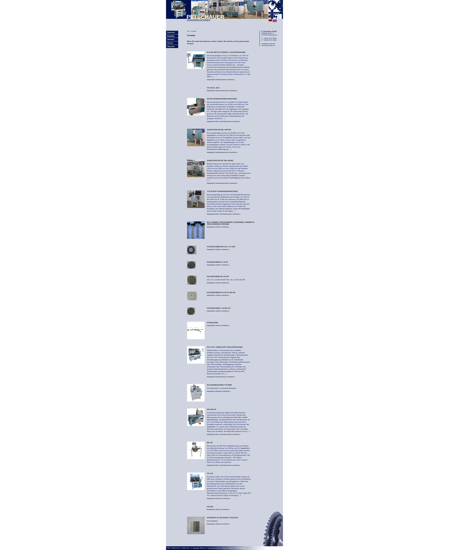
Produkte (170, 36)
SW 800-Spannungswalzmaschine (222, 99)
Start (188, 31)
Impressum (185, 548)
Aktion (210, 507)
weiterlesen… (231, 79)
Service (170, 43)
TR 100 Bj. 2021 (213, 88)
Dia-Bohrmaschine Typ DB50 (219, 385)
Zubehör (218, 227)
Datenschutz (176, 548)
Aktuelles (171, 46)
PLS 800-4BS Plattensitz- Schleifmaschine (226, 52)
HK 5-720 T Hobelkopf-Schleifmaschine (225, 347)
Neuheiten (218, 391)
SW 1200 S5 (211, 409)
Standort (170, 39)
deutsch (270, 21)
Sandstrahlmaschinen (222, 152)
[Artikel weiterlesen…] (196, 60)
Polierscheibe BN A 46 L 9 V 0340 (221, 247)
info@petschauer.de (268, 44)
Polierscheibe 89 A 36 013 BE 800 (221, 292)
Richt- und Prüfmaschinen (223, 121)
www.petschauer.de (268, 45)
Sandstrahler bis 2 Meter (219, 130)
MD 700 (210, 443)
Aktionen (218, 509)
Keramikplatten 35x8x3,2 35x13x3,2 (222, 518)
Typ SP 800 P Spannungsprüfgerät (222, 191)
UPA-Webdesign (240, 548)
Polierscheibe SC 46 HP (217, 262)
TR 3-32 (210, 473)
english (275, 21)
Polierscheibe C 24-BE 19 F (219, 308)
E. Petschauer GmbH (212, 548)
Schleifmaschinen (220, 79)
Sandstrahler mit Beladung (220, 160)
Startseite (171, 32)
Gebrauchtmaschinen (222, 90)
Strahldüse (212, 323)
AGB (168, 548)
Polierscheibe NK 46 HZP (218, 276)
